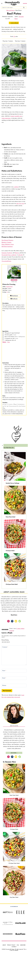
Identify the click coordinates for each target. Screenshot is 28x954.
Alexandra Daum (9, 286)
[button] (11, 280)
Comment (5, 647)
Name (4, 670)
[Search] (24, 7)
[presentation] (14, 778)
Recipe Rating (5, 640)
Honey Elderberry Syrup (8, 244)
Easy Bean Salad (14, 897)
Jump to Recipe (14, 23)
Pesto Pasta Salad (14, 795)
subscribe (20, 255)
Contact (14, 946)
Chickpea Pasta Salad (14, 863)
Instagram (4, 252)
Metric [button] (4, 342)
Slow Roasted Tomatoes (7, 240)
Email (4, 678)
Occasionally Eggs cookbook (9, 255)
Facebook (9, 252)
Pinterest (17, 252)
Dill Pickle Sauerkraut (7, 246)
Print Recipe (14, 295)
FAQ (18, 945)
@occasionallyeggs (6, 261)
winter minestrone (6, 118)
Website (4, 685)
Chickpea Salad (14, 829)
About (4, 945)
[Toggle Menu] (1, 3)
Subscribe (22, 945)
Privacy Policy (11, 945)
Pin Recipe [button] (14, 298)
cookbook (16, 187)
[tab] (15, 446)
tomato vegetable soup (16, 116)
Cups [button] (8, 342)
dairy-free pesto (20, 203)
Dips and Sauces (10, 10)
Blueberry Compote (6, 242)
